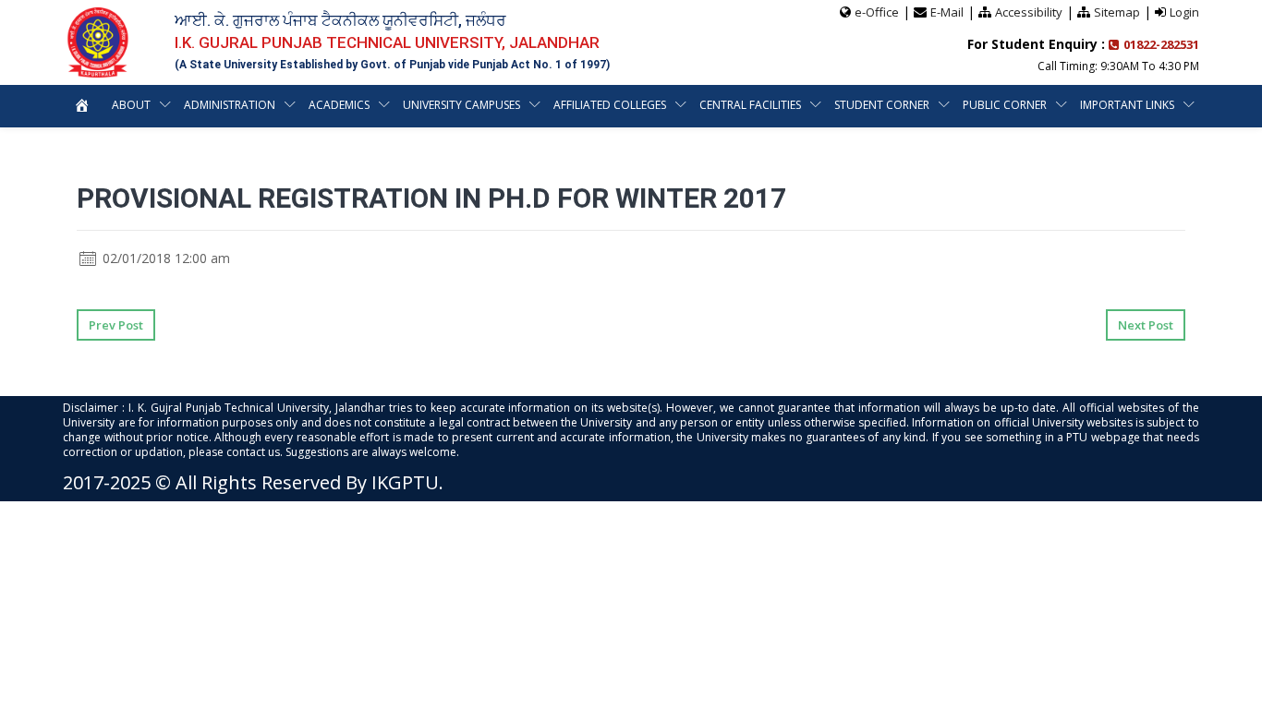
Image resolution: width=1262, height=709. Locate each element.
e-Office (877, 12)
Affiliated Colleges (609, 105)
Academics (339, 105)
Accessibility (1028, 12)
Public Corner (1005, 105)
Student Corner (881, 105)
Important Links (1127, 105)
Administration (229, 105)
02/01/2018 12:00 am (164, 258)
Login (1184, 12)
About (131, 105)
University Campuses (461, 105)
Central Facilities (750, 105)
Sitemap (1117, 12)
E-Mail (947, 12)
